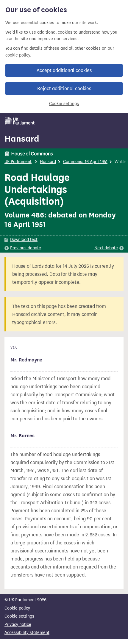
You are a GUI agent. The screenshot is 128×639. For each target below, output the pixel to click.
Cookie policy (17, 608)
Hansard (21, 138)
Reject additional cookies (64, 88)
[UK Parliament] (19, 120)
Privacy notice (17, 624)
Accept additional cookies (64, 70)
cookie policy (17, 55)
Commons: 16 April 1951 (85, 161)
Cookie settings (64, 103)
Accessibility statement (26, 632)
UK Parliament (18, 161)
